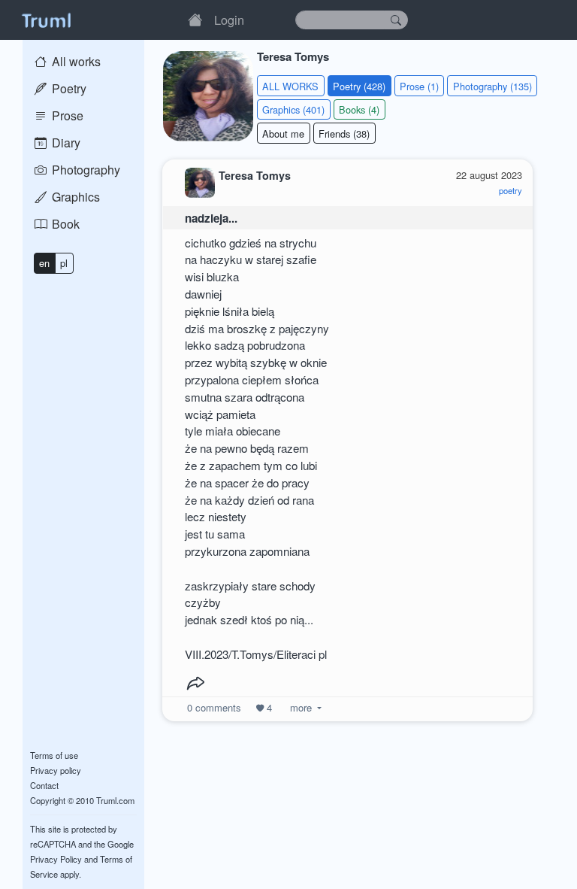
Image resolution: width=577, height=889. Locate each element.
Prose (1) (419, 86)
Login (229, 20)
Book (64, 223)
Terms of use (54, 755)
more (301, 707)
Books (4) (359, 109)
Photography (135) (492, 86)
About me (283, 133)
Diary (64, 142)
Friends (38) (344, 133)
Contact (44, 785)
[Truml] (46, 19)
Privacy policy (55, 770)
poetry (510, 190)
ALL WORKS (290, 86)
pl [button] (64, 263)
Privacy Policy (56, 859)
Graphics (74, 196)
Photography (84, 169)
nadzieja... (211, 218)
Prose (66, 115)
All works (75, 61)
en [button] (44, 263)
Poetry (67, 88)
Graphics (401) (293, 109)
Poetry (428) (359, 86)
